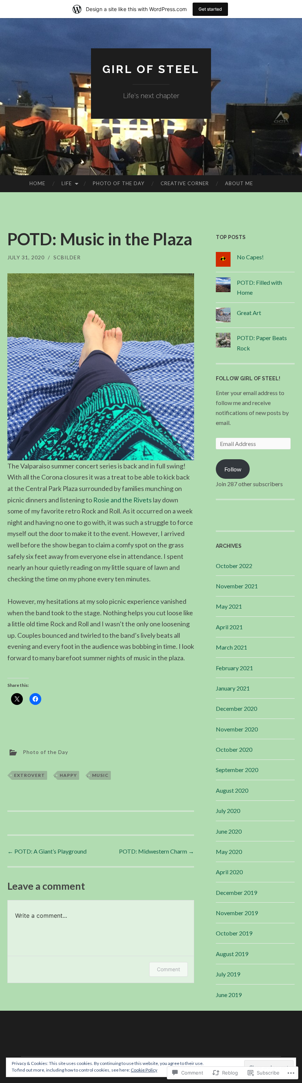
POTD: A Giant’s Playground (47, 851)
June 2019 (229, 994)
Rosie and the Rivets (122, 500)
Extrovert (29, 775)
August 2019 (232, 953)
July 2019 (228, 974)
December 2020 (236, 708)
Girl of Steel (151, 69)
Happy (68, 775)
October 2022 (234, 565)
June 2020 (229, 831)
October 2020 (234, 749)
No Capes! (250, 256)
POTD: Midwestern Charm (156, 851)
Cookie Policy (144, 1070)
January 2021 (233, 688)
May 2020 (229, 851)
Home (37, 183)
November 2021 (237, 585)
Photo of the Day (118, 183)
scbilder (67, 257)
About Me (239, 183)
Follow (232, 469)
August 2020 (232, 790)
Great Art (249, 312)
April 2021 (229, 626)
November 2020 (237, 729)
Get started (210, 9)
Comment (168, 969)
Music (100, 775)
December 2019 (236, 892)
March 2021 (231, 647)
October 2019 (234, 933)
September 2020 (237, 769)
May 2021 (229, 606)
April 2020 (229, 871)
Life (67, 183)
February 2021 (234, 667)
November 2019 (237, 912)
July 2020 (228, 810)
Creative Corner (185, 183)
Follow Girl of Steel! (248, 378)
